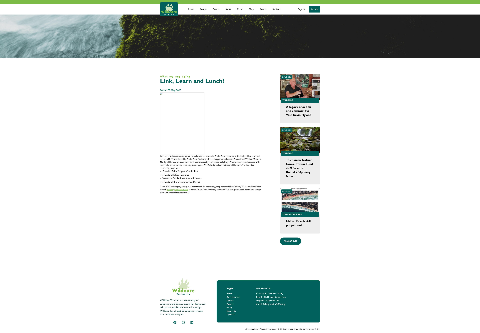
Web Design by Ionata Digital (308, 329)
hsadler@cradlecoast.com (177, 190)
